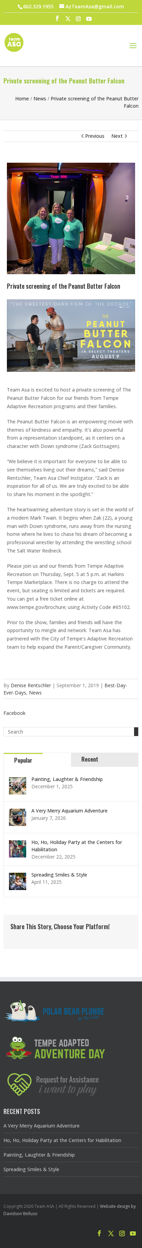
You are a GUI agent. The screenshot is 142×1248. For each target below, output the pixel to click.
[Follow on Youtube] (133, 1233)
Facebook (14, 713)
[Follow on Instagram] (122, 1233)
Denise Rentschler (31, 685)
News (39, 98)
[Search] (136, 731)
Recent (89, 759)
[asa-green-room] (71, 272)
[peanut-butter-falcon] (71, 370)
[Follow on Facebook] (99, 1233)
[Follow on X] (110, 1233)
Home (22, 98)
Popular (23, 760)
